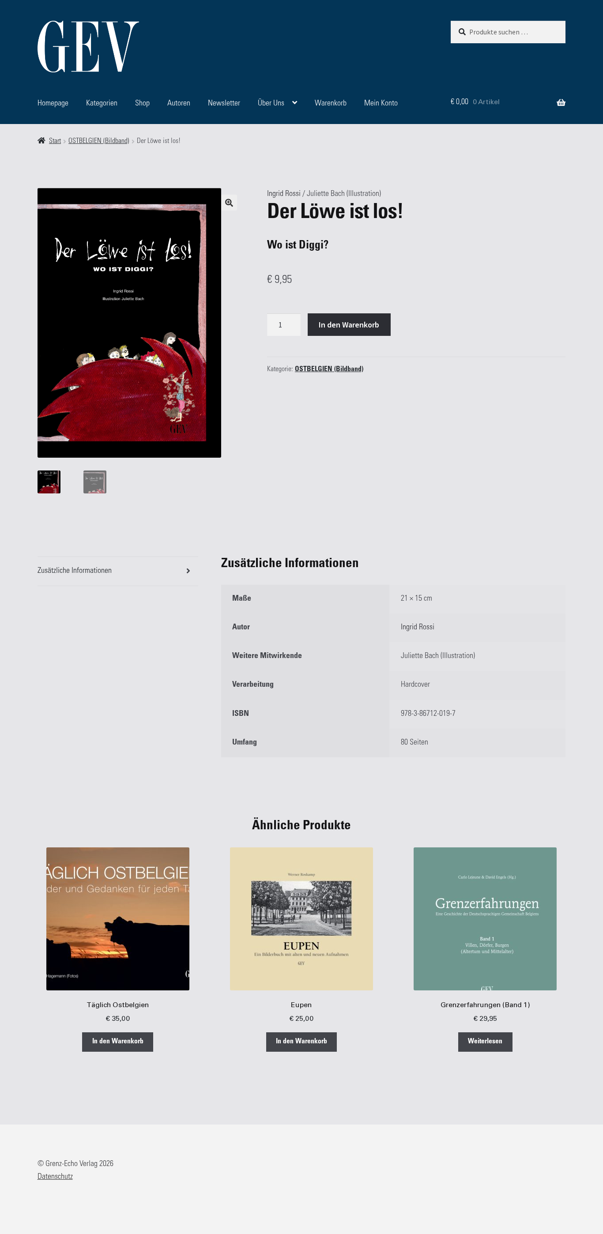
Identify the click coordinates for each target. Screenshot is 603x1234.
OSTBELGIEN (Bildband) (98, 141)
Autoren (178, 104)
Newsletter (224, 104)
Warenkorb (331, 104)
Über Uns (271, 104)
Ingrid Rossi (284, 194)
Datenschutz (55, 1177)
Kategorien (101, 104)
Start (55, 141)
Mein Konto (381, 104)
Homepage (53, 104)
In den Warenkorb (349, 325)
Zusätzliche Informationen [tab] (75, 571)
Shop (142, 104)
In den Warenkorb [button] (117, 1041)
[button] (229, 203)
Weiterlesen (485, 1041)
